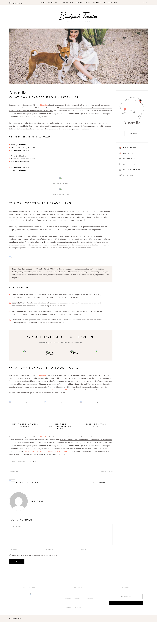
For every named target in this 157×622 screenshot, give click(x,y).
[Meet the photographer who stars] (61, 411)
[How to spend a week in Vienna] (25, 411)
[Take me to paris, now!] (96, 411)
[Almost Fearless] (24, 351)
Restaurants (22, 462)
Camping (14, 462)
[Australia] (78, 56)
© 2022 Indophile (15, 618)
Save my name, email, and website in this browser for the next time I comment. (35, 555)
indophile (13, 471)
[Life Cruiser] (97, 351)
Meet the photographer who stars (61, 426)
